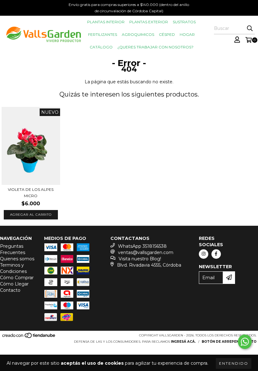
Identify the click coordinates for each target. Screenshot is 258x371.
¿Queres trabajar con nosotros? (155, 47)
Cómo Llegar (14, 284)
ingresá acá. (183, 342)
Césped (167, 34)
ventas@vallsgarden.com (145, 252)
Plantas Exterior (148, 21)
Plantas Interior (106, 21)
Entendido (233, 363)
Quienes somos (17, 259)
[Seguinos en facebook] (216, 254)
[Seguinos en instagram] (203, 254)
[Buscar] (250, 28)
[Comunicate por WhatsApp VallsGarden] (245, 342)
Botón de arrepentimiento (229, 342)
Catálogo (101, 47)
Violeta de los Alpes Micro (30, 192)
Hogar (187, 34)
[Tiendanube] (29, 337)
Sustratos (184, 21)
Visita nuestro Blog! (140, 259)
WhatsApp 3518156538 (142, 246)
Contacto (10, 290)
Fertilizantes (102, 34)
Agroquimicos (138, 34)
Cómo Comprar (17, 277)
